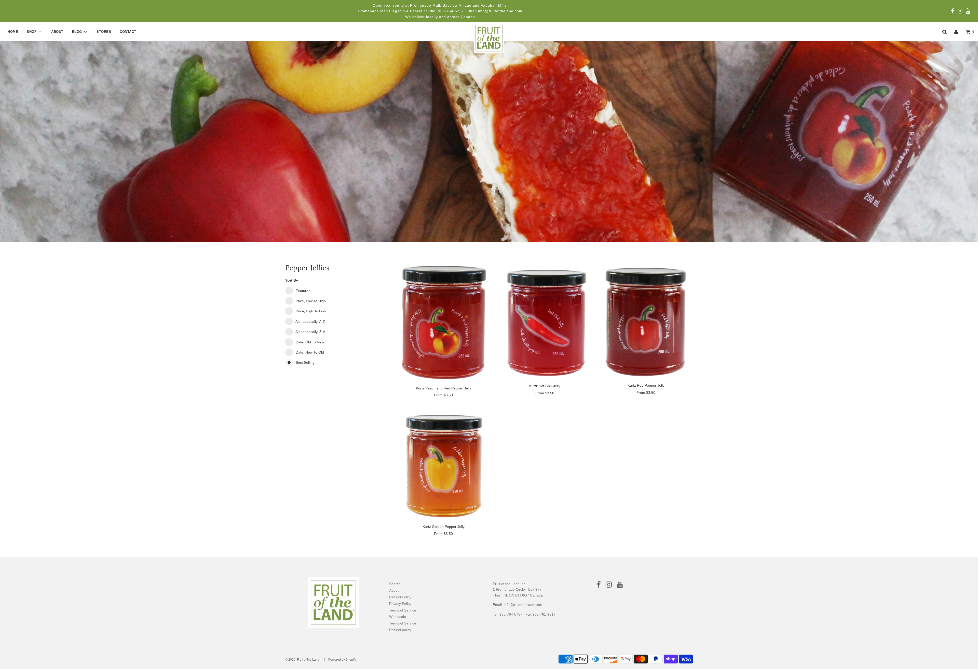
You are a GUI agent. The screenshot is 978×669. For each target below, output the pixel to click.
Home (13, 32)
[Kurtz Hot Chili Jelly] (544, 320)
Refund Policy (400, 597)
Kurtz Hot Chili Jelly (544, 386)
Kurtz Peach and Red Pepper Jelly (443, 388)
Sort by (291, 280)
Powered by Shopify (342, 659)
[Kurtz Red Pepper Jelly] (645, 320)
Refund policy (400, 630)
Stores (104, 32)
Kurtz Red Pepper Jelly (646, 385)
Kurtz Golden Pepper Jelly (444, 527)
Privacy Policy (400, 604)
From (443, 395)
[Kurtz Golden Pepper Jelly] (443, 462)
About (57, 32)
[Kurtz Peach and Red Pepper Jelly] (443, 321)
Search (395, 584)
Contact (128, 32)
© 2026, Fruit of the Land (302, 659)
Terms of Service (402, 610)
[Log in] (956, 32)
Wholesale (397, 617)
